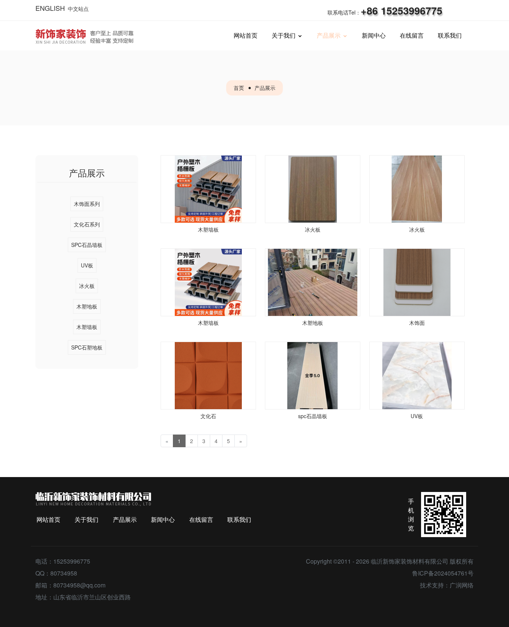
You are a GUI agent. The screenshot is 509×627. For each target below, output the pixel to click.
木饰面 (417, 322)
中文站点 (78, 8)
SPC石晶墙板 (86, 244)
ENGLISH (50, 8)
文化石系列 (87, 224)
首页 (239, 87)
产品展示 (265, 87)
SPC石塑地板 (86, 347)
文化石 (208, 416)
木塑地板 (86, 306)
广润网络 (462, 585)
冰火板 (87, 285)
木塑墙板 (86, 326)
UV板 (87, 265)
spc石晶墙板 (312, 416)
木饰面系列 (87, 203)
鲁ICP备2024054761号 (443, 573)
